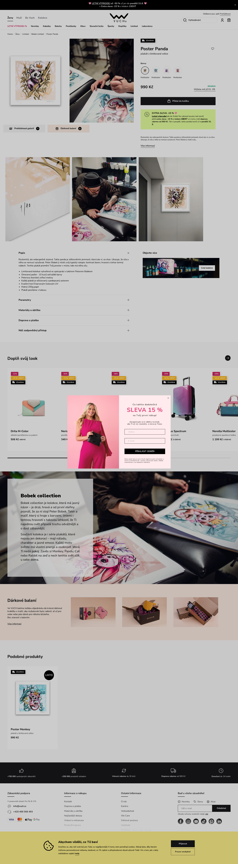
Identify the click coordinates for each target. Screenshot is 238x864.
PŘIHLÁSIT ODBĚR (145, 451)
